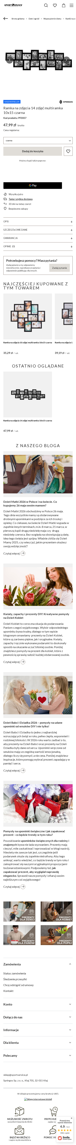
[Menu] (72, 5)
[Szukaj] (46, 5)
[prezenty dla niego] (19, 935)
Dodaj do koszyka (32, 151)
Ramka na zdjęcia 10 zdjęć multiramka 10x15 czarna (27, 342)
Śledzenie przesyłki (15, 979)
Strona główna (17, 18)
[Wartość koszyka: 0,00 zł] (63, 5)
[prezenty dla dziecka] (19, 911)
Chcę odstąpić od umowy (18, 985)
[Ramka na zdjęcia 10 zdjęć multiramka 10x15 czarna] (27, 316)
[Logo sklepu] (13, 5)
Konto (7, 1004)
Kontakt (8, 990)
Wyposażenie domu (52, 18)
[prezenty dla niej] (57, 911)
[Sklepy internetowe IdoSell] (38, 1099)
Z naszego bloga (38, 445)
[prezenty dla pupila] (57, 935)
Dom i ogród (34, 18)
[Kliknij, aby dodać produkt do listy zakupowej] (68, 151)
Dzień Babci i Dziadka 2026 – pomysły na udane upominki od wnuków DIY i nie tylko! (32, 724)
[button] (9, 60)
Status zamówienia (14, 973)
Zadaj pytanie (59, 267)
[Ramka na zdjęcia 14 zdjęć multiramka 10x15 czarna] (27, 394)
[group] (38, 60)
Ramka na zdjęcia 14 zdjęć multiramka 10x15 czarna (27, 420)
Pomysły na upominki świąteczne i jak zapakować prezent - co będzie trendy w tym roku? (34, 832)
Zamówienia (12, 964)
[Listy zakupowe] (54, 5)
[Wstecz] (6, 19)
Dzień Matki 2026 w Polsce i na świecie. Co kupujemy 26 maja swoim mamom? (30, 503)
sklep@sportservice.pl (15, 1074)
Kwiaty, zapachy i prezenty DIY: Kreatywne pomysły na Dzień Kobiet (36, 615)
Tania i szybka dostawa (21, 199)
